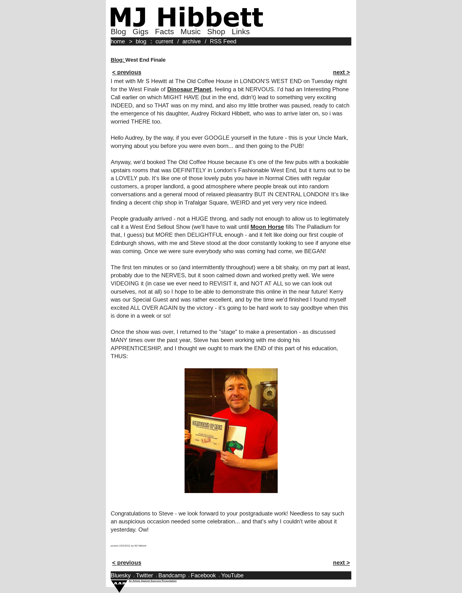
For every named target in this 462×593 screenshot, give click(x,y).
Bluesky (121, 575)
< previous (126, 72)
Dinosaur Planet (189, 89)
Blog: (118, 60)
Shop (216, 31)
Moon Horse (267, 227)
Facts (164, 31)
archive (191, 41)
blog (141, 41)
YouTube (232, 575)
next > (341, 72)
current (164, 41)
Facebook (203, 575)
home (118, 41)
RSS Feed (223, 41)
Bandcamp (172, 575)
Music (190, 31)
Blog (118, 31)
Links (241, 31)
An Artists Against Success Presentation (153, 581)
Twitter (144, 575)
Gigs (140, 31)
